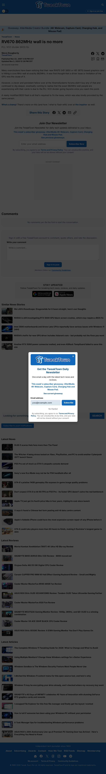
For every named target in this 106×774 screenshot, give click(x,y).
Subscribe (68, 402)
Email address (37, 398)
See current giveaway (53, 393)
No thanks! (53, 409)
